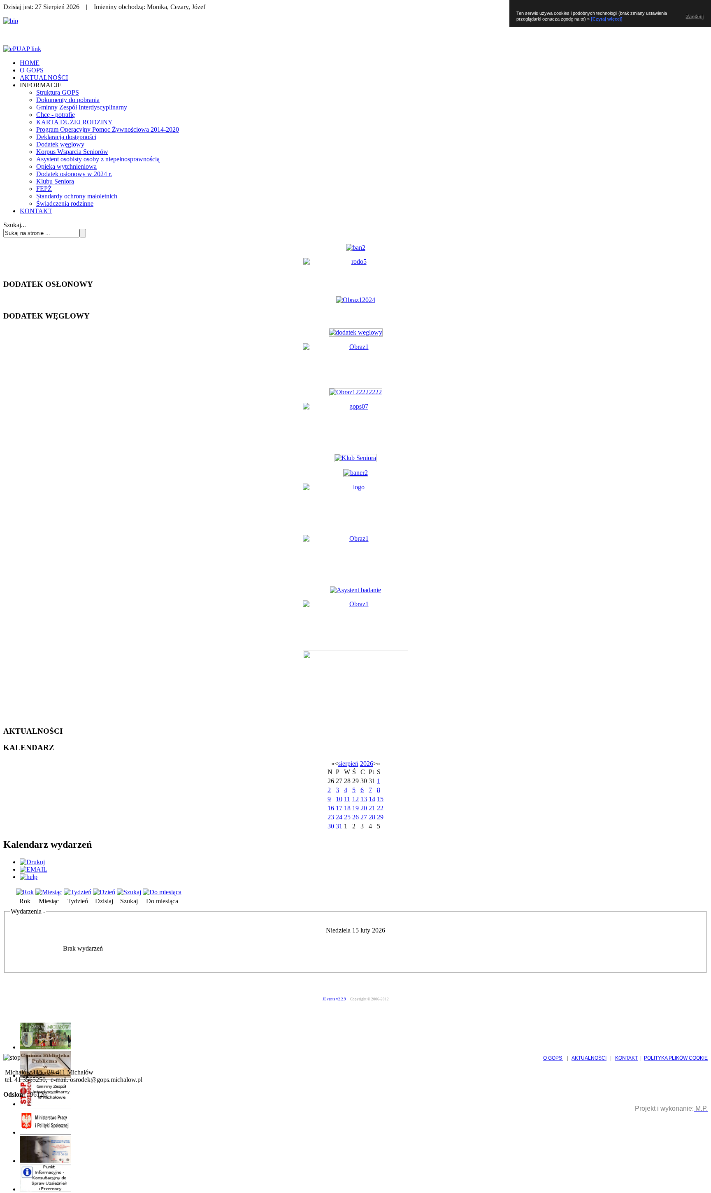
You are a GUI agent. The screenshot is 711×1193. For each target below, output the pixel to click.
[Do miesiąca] (162, 891)
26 (355, 817)
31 (339, 826)
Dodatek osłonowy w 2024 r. (74, 173)
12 (355, 798)
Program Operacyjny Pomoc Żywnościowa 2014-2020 (107, 129)
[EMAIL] (33, 869)
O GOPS (32, 70)
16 (331, 808)
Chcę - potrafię (55, 114)
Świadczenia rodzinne (64, 203)
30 (331, 826)
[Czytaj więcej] (607, 18)
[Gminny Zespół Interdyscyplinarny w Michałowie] (45, 1103)
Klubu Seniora (55, 181)
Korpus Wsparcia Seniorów (72, 151)
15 (380, 798)
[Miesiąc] (48, 891)
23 (331, 817)
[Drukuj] (32, 861)
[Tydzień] (77, 891)
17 (339, 808)
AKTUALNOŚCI (44, 77)
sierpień (348, 763)
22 (380, 808)
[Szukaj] (129, 891)
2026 (366, 763)
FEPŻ (44, 188)
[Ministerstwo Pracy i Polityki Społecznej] (45, 1132)
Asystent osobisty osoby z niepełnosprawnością (98, 159)
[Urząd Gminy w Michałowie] (45, 1047)
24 (339, 817)
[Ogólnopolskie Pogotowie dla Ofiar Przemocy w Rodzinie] (45, 1160)
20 (363, 808)
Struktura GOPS (57, 92)
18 (347, 808)
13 (363, 798)
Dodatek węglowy (60, 144)
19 (355, 808)
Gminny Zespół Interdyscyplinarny (81, 107)
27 (363, 817)
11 (347, 798)
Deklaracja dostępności (66, 136)
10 (339, 798)
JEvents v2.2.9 (335, 999)
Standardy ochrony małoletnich (76, 196)
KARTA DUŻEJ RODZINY (74, 122)
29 (380, 817)
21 (372, 808)
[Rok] (25, 891)
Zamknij (694, 16)
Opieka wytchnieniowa (66, 166)
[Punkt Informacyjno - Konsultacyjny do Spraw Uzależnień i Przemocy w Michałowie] (45, 1189)
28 (372, 817)
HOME (30, 62)
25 (347, 817)
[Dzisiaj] (104, 891)
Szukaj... (14, 224)
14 (372, 798)
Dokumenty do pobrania (68, 99)
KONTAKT (36, 210)
